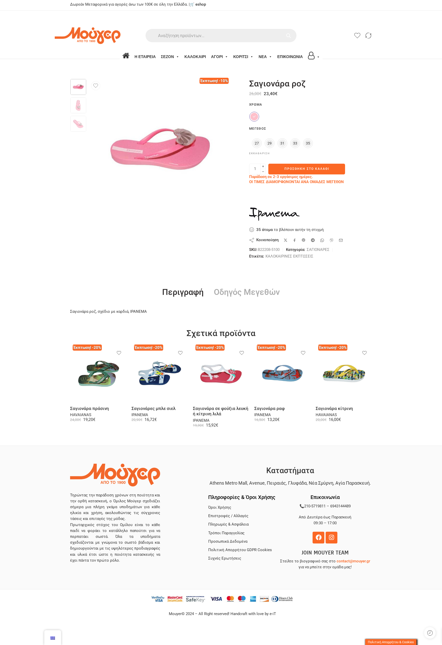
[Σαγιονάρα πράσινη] (98, 374)
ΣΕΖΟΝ (167, 56)
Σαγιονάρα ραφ (269, 408)
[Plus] (263, 166)
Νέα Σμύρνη (321, 483)
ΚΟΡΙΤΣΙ (240, 56)
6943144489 (340, 506)
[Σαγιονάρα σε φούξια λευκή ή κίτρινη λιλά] (221, 374)
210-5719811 (315, 506)
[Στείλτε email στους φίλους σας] (341, 240)
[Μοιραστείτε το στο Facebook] (294, 240)
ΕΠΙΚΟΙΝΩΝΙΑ (290, 56)
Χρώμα (255, 104)
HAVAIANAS (80, 415)
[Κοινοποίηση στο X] (286, 240)
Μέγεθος (257, 128)
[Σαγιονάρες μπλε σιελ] (159, 374)
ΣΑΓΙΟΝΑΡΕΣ (318, 250)
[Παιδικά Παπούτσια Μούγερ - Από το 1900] (103, 35)
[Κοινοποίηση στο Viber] (331, 240)
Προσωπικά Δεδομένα (227, 541)
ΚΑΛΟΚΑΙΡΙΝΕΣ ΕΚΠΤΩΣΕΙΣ (289, 256)
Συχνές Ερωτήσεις (224, 558)
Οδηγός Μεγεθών (247, 292)
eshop (200, 4)
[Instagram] (331, 537)
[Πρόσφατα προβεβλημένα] (430, 633)
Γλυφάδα (297, 483)
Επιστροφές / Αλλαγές (228, 516)
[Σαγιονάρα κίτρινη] (344, 374)
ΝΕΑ (263, 56)
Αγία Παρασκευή (352, 483)
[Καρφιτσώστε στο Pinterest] (304, 240)
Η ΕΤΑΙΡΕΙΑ (145, 56)
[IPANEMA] (274, 214)
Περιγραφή (183, 292)
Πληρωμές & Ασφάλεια (228, 524)
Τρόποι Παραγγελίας (226, 533)
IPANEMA (139, 415)
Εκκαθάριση (259, 153)
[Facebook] (318, 537)
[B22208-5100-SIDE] (78, 87)
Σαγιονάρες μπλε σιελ (153, 408)
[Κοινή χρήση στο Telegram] (313, 240)
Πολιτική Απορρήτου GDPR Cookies (240, 550)
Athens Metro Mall (228, 483)
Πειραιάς (276, 483)
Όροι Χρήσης (219, 507)
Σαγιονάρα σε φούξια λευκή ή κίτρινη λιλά (220, 411)
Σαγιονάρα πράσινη (89, 408)
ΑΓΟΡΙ (217, 56)
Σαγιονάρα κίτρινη (334, 408)
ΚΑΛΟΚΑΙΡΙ (195, 56)
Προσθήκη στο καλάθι (306, 169)
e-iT (272, 614)
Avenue (257, 483)
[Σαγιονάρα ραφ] (282, 374)
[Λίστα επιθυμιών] (96, 86)
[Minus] (263, 171)
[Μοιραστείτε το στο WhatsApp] (322, 240)
